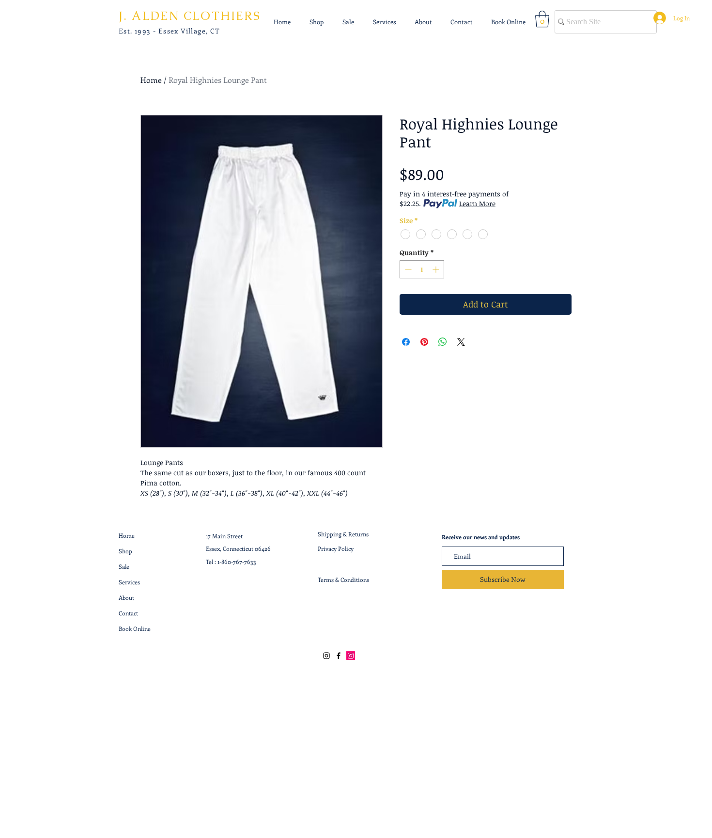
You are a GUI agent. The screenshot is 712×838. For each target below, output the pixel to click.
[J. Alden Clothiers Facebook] (338, 655)
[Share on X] (461, 342)
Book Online (135, 628)
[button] (542, 19)
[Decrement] (407, 269)
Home (151, 80)
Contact (128, 613)
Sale (124, 566)
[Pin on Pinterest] (424, 342)
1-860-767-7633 (236, 561)
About (126, 597)
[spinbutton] (422, 269)
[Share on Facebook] (406, 342)
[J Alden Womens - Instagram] (350, 655)
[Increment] (437, 269)
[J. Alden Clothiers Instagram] (326, 655)
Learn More (477, 203)
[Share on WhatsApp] (443, 342)
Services (129, 582)
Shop (125, 551)
